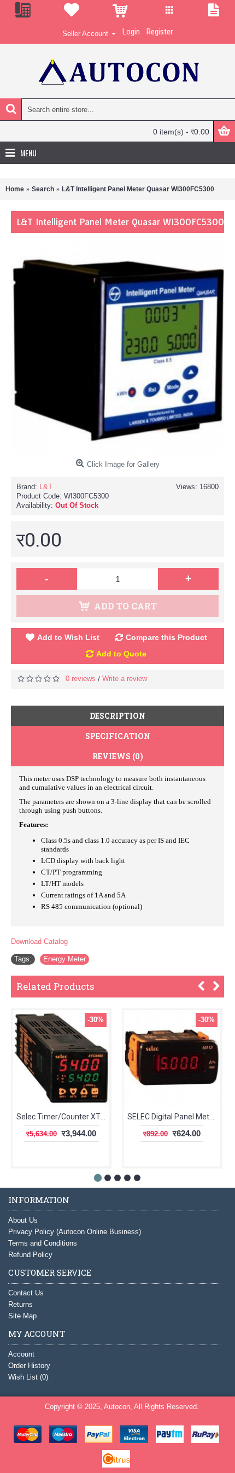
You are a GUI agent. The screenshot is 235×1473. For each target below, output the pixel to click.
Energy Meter (64, 959)
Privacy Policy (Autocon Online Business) (74, 1232)
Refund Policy (30, 1255)
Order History (29, 1366)
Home (14, 189)
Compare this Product (166, 637)
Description (117, 716)
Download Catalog (39, 941)
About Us (23, 1220)
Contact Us (26, 1293)
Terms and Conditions (42, 1243)
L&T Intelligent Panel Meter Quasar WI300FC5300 (138, 189)
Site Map (22, 1316)
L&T (45, 487)
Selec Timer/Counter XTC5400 (62, 1116)
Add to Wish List (68, 637)
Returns (20, 1304)
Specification (117, 736)
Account (21, 1354)
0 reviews (81, 678)
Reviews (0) (117, 756)
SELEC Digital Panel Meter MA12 (173, 1116)
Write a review (124, 678)
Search (43, 189)
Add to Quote (121, 653)
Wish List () (28, 1377)
